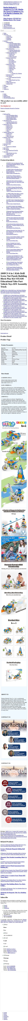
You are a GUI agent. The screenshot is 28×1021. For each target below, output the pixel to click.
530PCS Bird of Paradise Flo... (13, 173)
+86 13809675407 (11, 968)
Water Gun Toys (13, 56)
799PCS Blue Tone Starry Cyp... (13, 197)
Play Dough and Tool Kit (15, 77)
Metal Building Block (14, 46)
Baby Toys (8, 81)
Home (4, 33)
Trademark (8, 39)
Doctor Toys (12, 67)
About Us (5, 34)
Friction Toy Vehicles (17, 73)
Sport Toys (11, 55)
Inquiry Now (3, 903)
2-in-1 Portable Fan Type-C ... (13, 247)
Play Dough (9, 76)
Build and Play (9, 42)
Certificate (8, 35)
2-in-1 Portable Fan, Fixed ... (12, 264)
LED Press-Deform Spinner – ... (13, 178)
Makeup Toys (12, 68)
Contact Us (6, 89)
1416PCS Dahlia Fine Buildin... (13, 208)
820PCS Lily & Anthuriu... (12, 167)
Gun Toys (8, 78)
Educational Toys (10, 48)
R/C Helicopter (12, 61)
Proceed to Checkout (14, 108)
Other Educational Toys (14, 51)
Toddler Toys (12, 922)
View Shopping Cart (6, 106)
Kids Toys (5, 922)
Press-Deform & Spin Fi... (12, 234)
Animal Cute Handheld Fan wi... (13, 259)
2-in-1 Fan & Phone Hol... (12, 240)
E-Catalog (5, 86)
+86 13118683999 (7, 25)
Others (10, 70)
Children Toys (10, 920)
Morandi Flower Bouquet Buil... (13, 215)
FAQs (4, 87)
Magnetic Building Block (15, 44)
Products (5, 41)
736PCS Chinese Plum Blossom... (14, 191)
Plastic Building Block (14, 47)
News (4, 85)
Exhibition (8, 38)
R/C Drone (11, 60)
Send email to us (4, 333)
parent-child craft (19, 922)
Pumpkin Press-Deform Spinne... (13, 184)
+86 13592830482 (12, 970)
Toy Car (11, 72)
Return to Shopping (5, 108)
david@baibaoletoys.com (9, 28)
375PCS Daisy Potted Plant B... (13, 203)
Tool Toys (11, 69)
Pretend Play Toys (10, 64)
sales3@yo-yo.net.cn (12, 951)
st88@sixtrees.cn (11, 952)
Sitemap (24, 919)
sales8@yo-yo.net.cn (11, 950)
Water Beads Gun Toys (14, 80)
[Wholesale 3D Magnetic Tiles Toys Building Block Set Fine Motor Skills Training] (14, 889)
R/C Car (11, 59)
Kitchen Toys (12, 65)
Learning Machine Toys (14, 50)
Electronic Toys (9, 74)
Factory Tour (9, 37)
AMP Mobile (4, 920)
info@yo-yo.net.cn (7, 26)
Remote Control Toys (11, 57)
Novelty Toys (9, 83)
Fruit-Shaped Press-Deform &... (13, 228)
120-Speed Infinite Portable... (13, 269)
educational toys (17, 920)
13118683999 (6, 24)
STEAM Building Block (14, 43)
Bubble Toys (12, 54)
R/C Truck (11, 63)
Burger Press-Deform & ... (12, 221)
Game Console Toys (11, 82)
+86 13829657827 (11, 967)
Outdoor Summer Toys (11, 52)
